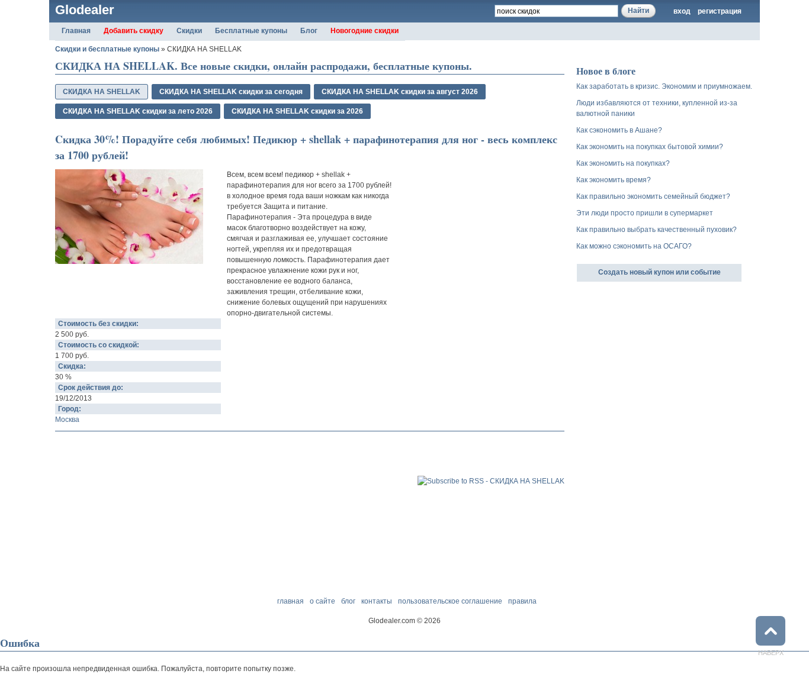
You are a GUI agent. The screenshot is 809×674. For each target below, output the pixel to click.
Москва (67, 419)
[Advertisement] (193, 455)
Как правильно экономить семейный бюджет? (653, 196)
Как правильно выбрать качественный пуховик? (656, 229)
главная (290, 601)
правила (522, 601)
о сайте (322, 601)
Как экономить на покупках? (623, 163)
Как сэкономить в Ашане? (619, 130)
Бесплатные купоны (251, 31)
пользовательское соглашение (450, 601)
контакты (376, 601)
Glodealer (84, 9)
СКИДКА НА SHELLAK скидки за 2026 (297, 111)
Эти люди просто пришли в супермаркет (644, 213)
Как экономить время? (613, 180)
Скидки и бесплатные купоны (107, 49)
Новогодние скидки (364, 31)
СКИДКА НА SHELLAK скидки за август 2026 (400, 92)
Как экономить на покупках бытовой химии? (649, 147)
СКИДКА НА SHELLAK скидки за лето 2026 (138, 111)
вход (682, 11)
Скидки (189, 31)
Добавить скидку (133, 31)
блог (348, 601)
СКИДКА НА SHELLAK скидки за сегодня (231, 92)
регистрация (719, 11)
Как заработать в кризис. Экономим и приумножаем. (664, 86)
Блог (308, 31)
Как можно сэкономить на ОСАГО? (634, 246)
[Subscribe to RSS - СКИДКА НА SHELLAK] (491, 481)
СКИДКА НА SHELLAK (101, 92)
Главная (76, 31)
